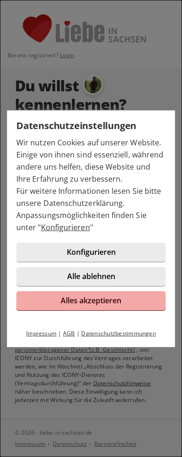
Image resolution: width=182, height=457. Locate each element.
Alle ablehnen (91, 276)
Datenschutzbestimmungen (118, 333)
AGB (69, 333)
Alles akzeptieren (91, 300)
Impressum (41, 333)
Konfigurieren (65, 227)
